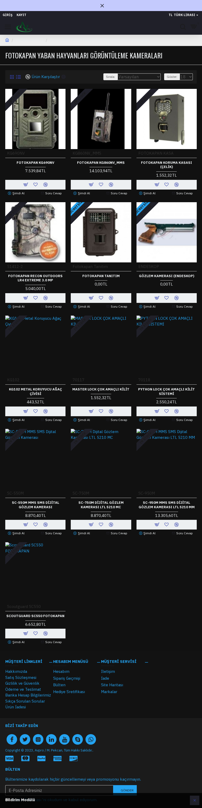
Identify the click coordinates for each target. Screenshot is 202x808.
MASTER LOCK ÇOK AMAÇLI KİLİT (100, 389)
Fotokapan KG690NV (35, 163)
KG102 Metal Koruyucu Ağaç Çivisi (35, 391)
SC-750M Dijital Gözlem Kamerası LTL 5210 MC (101, 505)
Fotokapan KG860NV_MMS (101, 163)
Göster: (172, 77)
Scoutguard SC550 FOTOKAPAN (35, 616)
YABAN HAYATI (29, 40)
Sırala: (110, 77)
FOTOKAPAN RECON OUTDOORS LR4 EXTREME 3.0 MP (35, 278)
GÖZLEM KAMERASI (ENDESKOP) (166, 276)
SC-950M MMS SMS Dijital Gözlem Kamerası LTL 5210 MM (167, 505)
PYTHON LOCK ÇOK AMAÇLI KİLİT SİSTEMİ (166, 391)
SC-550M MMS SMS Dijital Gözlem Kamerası (35, 505)
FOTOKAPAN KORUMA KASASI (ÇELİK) (166, 165)
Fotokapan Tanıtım (101, 276)
